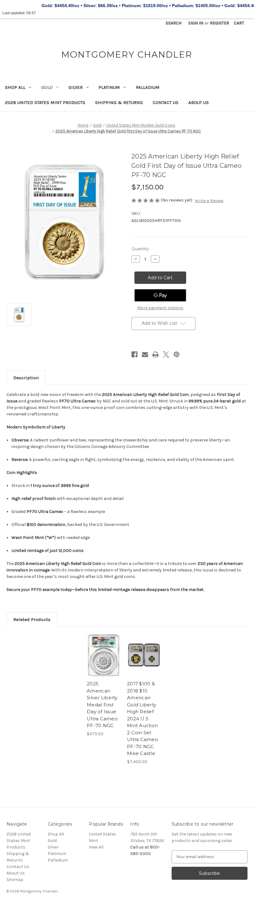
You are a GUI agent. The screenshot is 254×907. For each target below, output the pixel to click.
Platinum (109, 87)
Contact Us (165, 102)
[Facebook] (134, 354)
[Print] (155, 354)
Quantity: (140, 248)
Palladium (148, 87)
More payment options (160, 307)
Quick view (104, 647)
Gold (47, 87)
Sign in (195, 23)
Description (26, 377)
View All (96, 847)
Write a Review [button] (209, 200)
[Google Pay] (160, 295)
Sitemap (15, 879)
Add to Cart (104, 662)
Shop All (15, 87)
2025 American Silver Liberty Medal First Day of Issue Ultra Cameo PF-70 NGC (102, 704)
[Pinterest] (176, 354)
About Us (198, 102)
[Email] (145, 354)
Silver (75, 87)
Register (219, 23)
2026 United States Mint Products (45, 102)
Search (174, 23)
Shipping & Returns (119, 102)
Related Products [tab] (31, 619)
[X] (166, 354)
